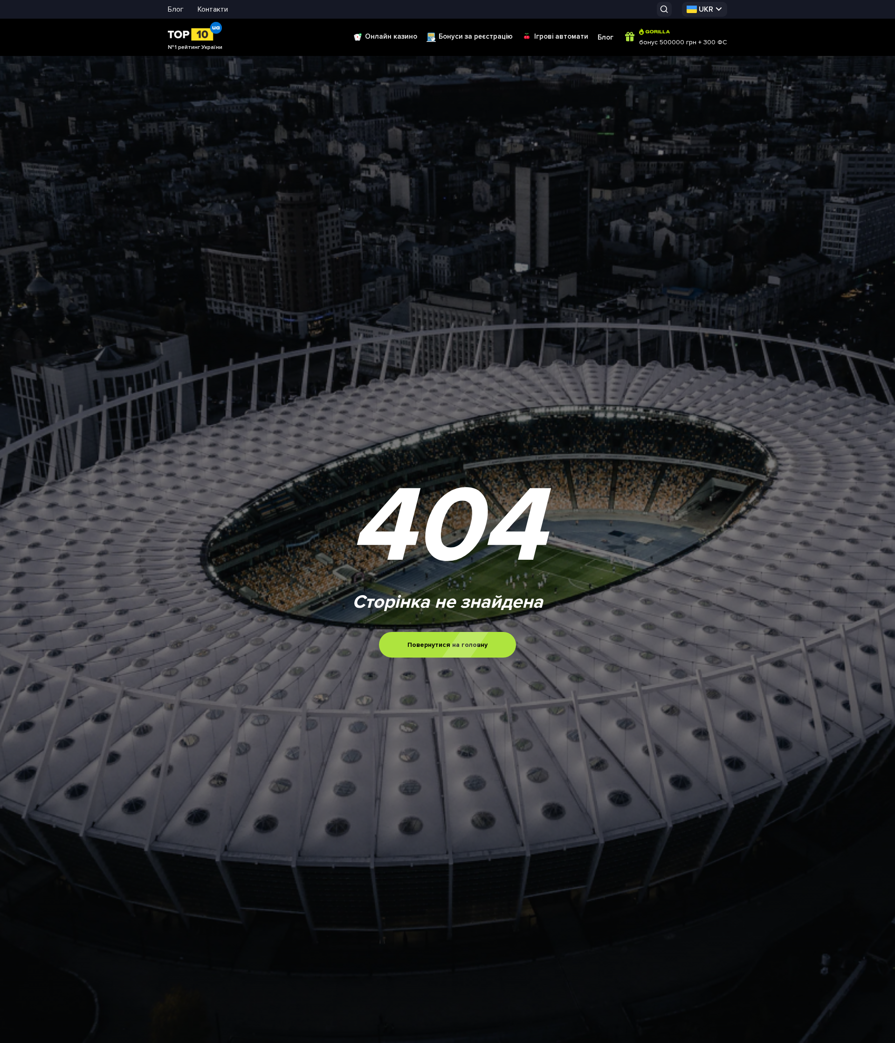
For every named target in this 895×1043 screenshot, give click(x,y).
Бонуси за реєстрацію (476, 36)
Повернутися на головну (447, 645)
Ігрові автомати (561, 36)
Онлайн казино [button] (391, 36)
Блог (176, 9)
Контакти (213, 9)
